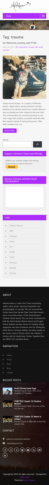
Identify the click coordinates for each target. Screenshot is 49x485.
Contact (10, 372)
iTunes (12, 241)
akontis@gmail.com (15, 443)
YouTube (13, 273)
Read (9, 364)
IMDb (11, 231)
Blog (9, 368)
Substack (13, 263)
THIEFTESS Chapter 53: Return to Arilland (27, 417)
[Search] (37, 144)
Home (9, 355)
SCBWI (12, 252)
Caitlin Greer (24, 477)
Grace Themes (29, 480)
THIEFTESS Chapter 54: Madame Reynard (27, 402)
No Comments (21, 47)
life (36, 47)
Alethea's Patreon (16, 226)
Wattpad (13, 268)
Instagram (13, 236)
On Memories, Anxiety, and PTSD (19, 42)
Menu (8, 16)
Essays (31, 47)
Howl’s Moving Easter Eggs (25, 388)
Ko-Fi (12, 247)
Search (5, 140)
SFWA (12, 257)
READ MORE (10, 130)
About (9, 359)
